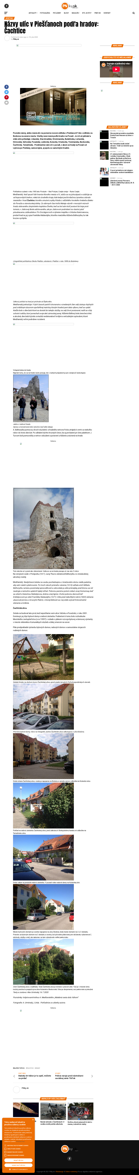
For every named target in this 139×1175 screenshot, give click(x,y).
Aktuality (32, 13)
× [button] (33, 1120)
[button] (18, 1169)
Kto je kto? (86, 13)
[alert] (18, 1145)
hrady (38, 1068)
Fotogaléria (45, 13)
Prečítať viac (20, 1141)
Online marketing (71, 1172)
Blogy (66, 13)
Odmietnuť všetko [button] (18, 1165)
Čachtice (30, 1068)
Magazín (75, 13)
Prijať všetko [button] (18, 1160)
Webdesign (60, 1172)
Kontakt (107, 13)
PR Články (57, 13)
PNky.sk (97, 13)
